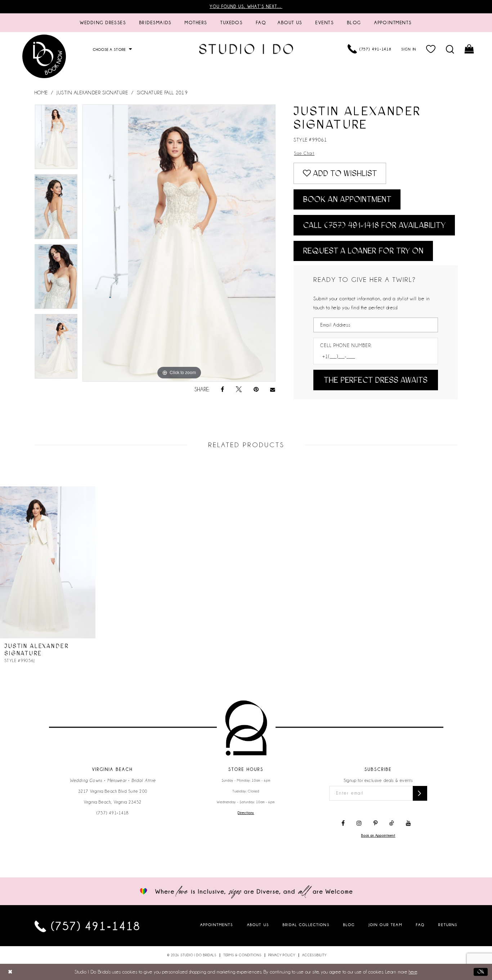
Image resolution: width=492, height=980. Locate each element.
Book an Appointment (347, 199)
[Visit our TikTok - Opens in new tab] (391, 823)
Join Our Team (385, 925)
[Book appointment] (44, 56)
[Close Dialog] (10, 972)
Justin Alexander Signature (92, 92)
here (413, 972)
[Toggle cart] (470, 49)
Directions (246, 813)
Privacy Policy (281, 955)
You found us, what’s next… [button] (246, 6)
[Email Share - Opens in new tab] (273, 390)
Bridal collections (306, 925)
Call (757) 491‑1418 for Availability (374, 225)
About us (258, 925)
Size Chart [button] (304, 153)
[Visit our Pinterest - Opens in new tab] (375, 823)
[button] (431, 49)
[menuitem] (103, 22)
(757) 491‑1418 (113, 813)
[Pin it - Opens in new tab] (256, 389)
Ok (480, 971)
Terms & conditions (242, 955)
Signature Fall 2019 (162, 92)
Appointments (216, 925)
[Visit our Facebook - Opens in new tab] (343, 823)
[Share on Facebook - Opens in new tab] (222, 389)
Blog (349, 925)
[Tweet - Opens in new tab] (239, 389)
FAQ (420, 925)
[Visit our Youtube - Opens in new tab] (408, 823)
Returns (447, 925)
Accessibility (314, 955)
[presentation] (47, 562)
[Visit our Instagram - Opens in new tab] (359, 823)
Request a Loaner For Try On (363, 251)
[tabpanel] (56, 139)
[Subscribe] (420, 793)
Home (41, 92)
